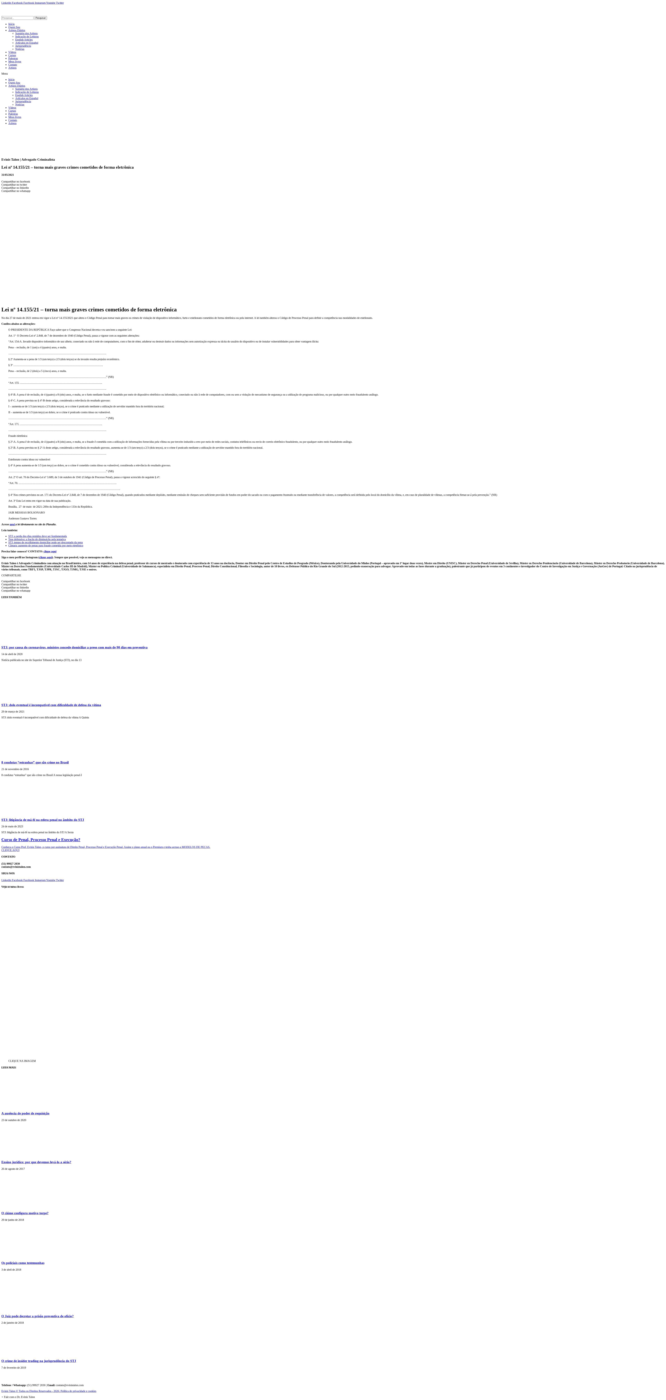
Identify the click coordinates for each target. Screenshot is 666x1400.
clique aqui (50, 551)
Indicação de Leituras (27, 36)
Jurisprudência (23, 45)
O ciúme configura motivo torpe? (25, 1213)
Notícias (19, 49)
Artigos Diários (16, 30)
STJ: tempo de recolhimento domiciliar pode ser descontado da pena (45, 542)
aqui (12, 524)
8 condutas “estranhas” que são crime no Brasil (35, 762)
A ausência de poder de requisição (25, 1113)
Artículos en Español (26, 42)
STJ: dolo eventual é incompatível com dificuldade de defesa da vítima (51, 705)
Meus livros (14, 61)
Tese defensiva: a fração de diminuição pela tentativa (37, 539)
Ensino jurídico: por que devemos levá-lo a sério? (36, 1162)
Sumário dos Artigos (26, 33)
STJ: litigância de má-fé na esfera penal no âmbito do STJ (42, 820)
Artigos (12, 67)
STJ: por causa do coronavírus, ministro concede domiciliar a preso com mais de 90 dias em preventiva (74, 647)
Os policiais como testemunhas (22, 1263)
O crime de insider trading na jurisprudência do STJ (38, 1361)
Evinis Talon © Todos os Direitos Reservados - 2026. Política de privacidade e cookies (48, 1391)
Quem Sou (14, 27)
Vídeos (12, 52)
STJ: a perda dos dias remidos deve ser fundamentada (37, 536)
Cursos (12, 55)
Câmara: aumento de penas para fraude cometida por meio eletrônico (45, 545)
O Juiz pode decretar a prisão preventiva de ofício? (37, 1316)
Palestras (13, 58)
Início (11, 24)
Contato (12, 64)
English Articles (24, 39)
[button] (333, 73)
